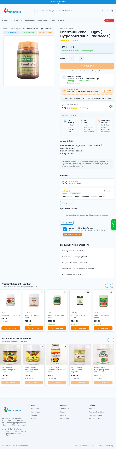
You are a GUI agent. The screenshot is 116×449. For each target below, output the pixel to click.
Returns (63, 415)
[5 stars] (68, 40)
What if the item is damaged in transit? (78, 269)
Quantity (63, 58)
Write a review (67, 203)
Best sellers (30, 20)
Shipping (63, 412)
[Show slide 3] (58, 3)
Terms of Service (95, 415)
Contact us (64, 409)
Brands (5, 20)
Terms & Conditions (97, 412)
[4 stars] (67, 40)
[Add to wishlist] (18, 292)
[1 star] (61, 40)
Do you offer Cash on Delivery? (74, 263)
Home (5, 29)
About (53, 20)
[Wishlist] (103, 11)
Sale (110, 20)
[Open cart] (112, 11)
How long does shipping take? (74, 257)
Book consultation (70, 235)
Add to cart (12, 328)
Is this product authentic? (72, 251)
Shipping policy (95, 418)
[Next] (112, 286)
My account (64, 418)
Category (16, 20)
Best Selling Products (17, 29)
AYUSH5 (108, 91)
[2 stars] (63, 40)
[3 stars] (65, 40)
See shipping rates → (74, 83)
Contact (61, 20)
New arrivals (42, 20)
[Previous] (107, 286)
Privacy (91, 409)
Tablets (34, 415)
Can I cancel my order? (71, 275)
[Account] (108, 11)
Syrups (33, 418)
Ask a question (67, 223)
